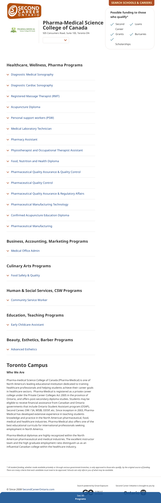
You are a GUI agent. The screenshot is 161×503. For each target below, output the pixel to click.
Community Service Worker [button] (28, 300)
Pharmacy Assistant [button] (23, 139)
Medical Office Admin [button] (25, 251)
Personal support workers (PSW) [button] (32, 118)
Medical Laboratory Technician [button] (31, 128)
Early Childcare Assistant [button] (27, 324)
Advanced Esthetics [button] (23, 349)
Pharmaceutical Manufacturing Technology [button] (39, 204)
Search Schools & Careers (131, 3)
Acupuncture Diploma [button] (25, 107)
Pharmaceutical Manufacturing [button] (31, 226)
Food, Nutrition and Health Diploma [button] (34, 161)
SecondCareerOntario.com (38, 489)
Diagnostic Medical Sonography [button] (31, 74)
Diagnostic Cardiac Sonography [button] (31, 85)
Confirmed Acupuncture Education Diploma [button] (39, 215)
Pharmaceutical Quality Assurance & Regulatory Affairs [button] (47, 193)
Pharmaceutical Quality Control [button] (31, 183)
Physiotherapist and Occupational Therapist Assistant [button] (46, 150)
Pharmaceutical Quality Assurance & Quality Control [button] (45, 172)
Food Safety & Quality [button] (25, 275)
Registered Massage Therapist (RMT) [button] (34, 96)
